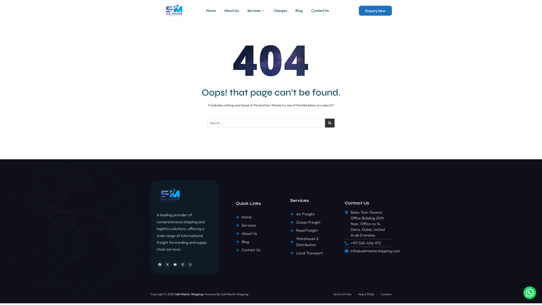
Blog (299, 10)
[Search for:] (271, 123)
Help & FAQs (366, 294)
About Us (231, 10)
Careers (386, 294)
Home (211, 10)
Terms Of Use (342, 294)
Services (253, 10)
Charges (280, 10)
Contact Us (320, 10)
